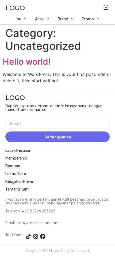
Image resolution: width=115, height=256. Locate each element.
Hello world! (27, 61)
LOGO (15, 8)
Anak (39, 18)
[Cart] (106, 7)
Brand (63, 18)
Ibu (18, 18)
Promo (88, 18)
